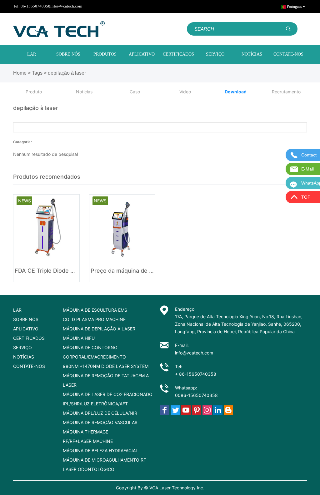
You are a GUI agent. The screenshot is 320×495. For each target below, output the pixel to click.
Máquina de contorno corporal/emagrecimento (94, 352)
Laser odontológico (88, 469)
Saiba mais (46, 271)
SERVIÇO (215, 54)
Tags (37, 73)
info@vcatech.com (66, 6)
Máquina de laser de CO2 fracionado (107, 394)
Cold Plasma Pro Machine (94, 319)
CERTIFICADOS (178, 54)
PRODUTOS (105, 54)
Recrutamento (286, 91)
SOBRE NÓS (68, 54)
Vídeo (185, 91)
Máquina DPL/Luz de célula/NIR (100, 413)
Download (236, 91)
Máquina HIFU (79, 338)
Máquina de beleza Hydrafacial (100, 450)
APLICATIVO (142, 54)
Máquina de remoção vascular (100, 422)
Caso (135, 91)
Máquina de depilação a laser (99, 328)
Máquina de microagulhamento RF (104, 460)
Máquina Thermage (85, 431)
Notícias (84, 91)
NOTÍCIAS (252, 54)
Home (20, 73)
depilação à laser (67, 73)
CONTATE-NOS (288, 54)
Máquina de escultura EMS (95, 310)
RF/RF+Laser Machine (88, 441)
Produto (34, 91)
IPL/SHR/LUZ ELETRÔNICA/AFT (95, 403)
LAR (31, 54)
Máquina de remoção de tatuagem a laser (106, 380)
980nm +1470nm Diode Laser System (105, 366)
